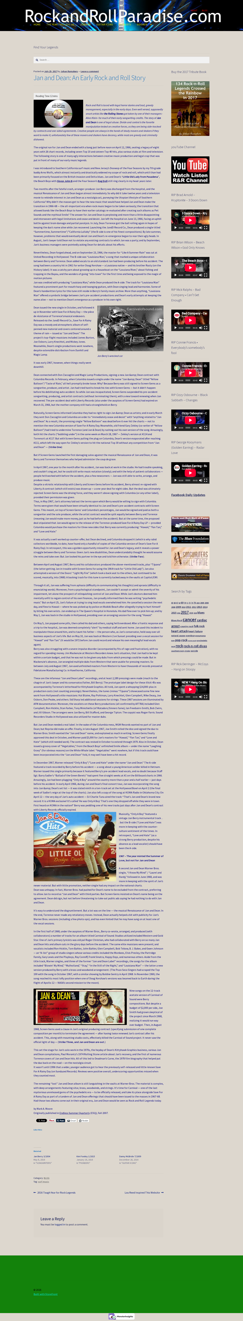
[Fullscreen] (205, 227)
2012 (194, 607)
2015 (174, 612)
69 (182, 602)
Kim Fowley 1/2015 (86, 1156)
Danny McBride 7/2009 (130, 1156)
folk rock (199, 626)
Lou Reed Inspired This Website (142, 1193)
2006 (207, 603)
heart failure (195, 631)
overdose (190, 635)
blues (201, 612)
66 (175, 603)
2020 (195, 613)
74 (192, 603)
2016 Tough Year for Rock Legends (56, 1193)
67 (177, 603)
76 (195, 602)
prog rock (192, 641)
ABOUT (194, 10)
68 (179, 603)
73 (190, 603)
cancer (189, 619)
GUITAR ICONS (104, 24)
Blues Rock (176, 620)
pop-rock (181, 640)
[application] (190, 220)
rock (179, 645)
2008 (173, 607)
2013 (199, 606)
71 (187, 603)
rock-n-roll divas (195, 646)
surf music (43, 1181)
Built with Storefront (46, 1294)
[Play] (175, 227)
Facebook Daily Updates (188, 495)
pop (173, 640)
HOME (37, 24)
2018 (191, 613)
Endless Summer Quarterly (75, 1113)
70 (185, 603)
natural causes (178, 635)
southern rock (177, 651)
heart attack (179, 631)
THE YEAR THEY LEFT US (60, 24)
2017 (185, 612)
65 (172, 603)
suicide (194, 650)
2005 (202, 603)
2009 (178, 606)
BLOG (204, 10)
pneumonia (200, 635)
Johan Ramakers (69, 71)
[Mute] (200, 227)
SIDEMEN (142, 24)
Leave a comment (90, 71)
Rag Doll (102, 181)
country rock (186, 626)
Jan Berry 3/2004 (42, 1156)
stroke (187, 651)
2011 (188, 606)
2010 (183, 607)
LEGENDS (85, 24)
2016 (178, 613)
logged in (60, 1224)
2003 (198, 603)
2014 (205, 607)
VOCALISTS (125, 24)
